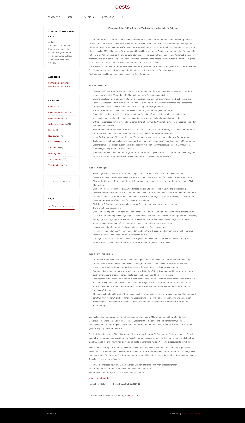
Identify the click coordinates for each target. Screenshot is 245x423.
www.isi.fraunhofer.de (99, 378)
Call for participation (57, 124)
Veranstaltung (54, 159)
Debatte (52, 130)
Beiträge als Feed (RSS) (59, 86)
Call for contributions (57, 112)
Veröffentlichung (55, 165)
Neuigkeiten (53, 136)
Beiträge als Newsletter (59, 83)
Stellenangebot (55, 142)
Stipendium (53, 147)
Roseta (184, 413)
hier (129, 395)
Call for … (52, 106)
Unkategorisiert (55, 153)
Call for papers (55, 118)
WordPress (195, 413)
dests (122, 6)
